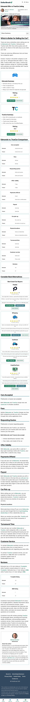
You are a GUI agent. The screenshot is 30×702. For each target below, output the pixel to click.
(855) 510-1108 (16, 335)
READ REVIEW (19, 100)
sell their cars (11, 657)
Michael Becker (14, 639)
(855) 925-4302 (20, 305)
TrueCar (13, 44)
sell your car (24, 478)
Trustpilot (24, 566)
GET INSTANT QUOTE (9, 385)
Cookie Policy (17, 676)
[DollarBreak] (7, 2)
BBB (27, 570)
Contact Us (15, 678)
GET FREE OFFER (11, 100)
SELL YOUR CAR (10, 360)
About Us (8, 674)
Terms (23, 676)
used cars (4, 404)
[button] (22, 2)
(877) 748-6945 (21, 385)
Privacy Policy (8, 676)
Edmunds (5, 44)
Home (2, 14)
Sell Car (7, 14)
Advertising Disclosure (18, 674)
